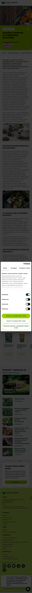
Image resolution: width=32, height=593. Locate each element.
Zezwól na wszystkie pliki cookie (16, 316)
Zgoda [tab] (5, 268)
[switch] (28, 299)
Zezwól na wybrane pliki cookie (16, 321)
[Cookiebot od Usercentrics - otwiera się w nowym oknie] (23, 264)
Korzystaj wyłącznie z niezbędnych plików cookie (16, 327)
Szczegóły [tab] (14, 268)
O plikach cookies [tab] (24, 268)
